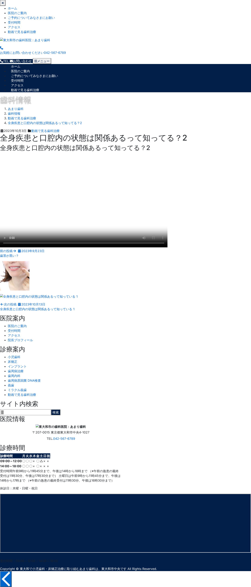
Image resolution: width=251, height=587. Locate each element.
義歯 (11, 385)
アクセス (14, 27)
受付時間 (14, 22)
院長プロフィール (20, 340)
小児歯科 (14, 357)
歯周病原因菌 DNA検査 (24, 380)
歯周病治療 (16, 371)
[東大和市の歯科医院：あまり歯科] (25, 40)
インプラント (17, 366)
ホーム (12, 8)
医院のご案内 (17, 13)
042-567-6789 (64, 439)
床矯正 (12, 362)
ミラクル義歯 (17, 390)
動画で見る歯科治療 (22, 32)
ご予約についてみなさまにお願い (31, 18)
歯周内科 (14, 376)
